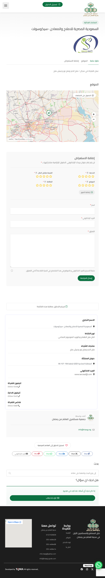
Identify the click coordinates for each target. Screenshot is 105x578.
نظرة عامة (94, 61)
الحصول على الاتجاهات (83, 95)
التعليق (91, 231)
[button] (94, 114)
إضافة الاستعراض (71, 61)
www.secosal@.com (85, 372)
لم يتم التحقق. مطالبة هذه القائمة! (51, 306)
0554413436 (14, 385)
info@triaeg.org (84, 429)
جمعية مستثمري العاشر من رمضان (69, 419)
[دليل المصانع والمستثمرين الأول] (91, 9)
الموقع (84, 61)
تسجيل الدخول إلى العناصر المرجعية (51, 445)
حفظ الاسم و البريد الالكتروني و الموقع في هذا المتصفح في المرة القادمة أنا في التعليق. (60, 270)
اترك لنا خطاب (51, 498)
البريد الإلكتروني (88, 218)
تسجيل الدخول (51, 4)
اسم (92, 205)
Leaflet (11, 139)
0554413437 (14, 394)
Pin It (36, 453)
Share (86, 453)
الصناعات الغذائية (90, 22)
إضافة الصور (85, 192)
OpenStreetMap (20, 139)
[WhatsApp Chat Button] (98, 565)
